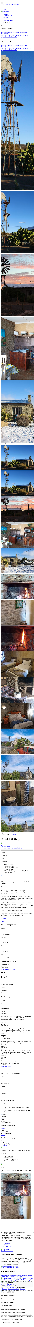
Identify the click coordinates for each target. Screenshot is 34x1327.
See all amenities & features (8, 969)
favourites (21, 32)
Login (25, 32)
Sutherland (7, 19)
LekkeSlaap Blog (26, 35)
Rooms (8, 848)
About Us (8, 37)
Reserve (3, 921)
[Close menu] (1, 25)
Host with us (4, 33)
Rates (15, 848)
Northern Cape (8, 15)
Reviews (19, 848)
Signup (3, 37)
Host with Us (28, 1275)
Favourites (3, 9)
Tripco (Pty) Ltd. (7, 1285)
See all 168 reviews (6, 1066)
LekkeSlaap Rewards (7, 35)
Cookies (22, 1289)
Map (12, 848)
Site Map (2, 1284)
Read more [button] (4, 918)
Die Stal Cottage (8, 20)
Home (6, 14)
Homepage (4, 32)
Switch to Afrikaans (12, 32)
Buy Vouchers (17, 35)
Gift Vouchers (4, 1276)
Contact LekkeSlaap (6, 1275)
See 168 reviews (5, 846)
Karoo (6, 17)
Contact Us (14, 37)
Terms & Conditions (9, 1284)
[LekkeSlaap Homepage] (5, 11)
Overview (3, 848)
